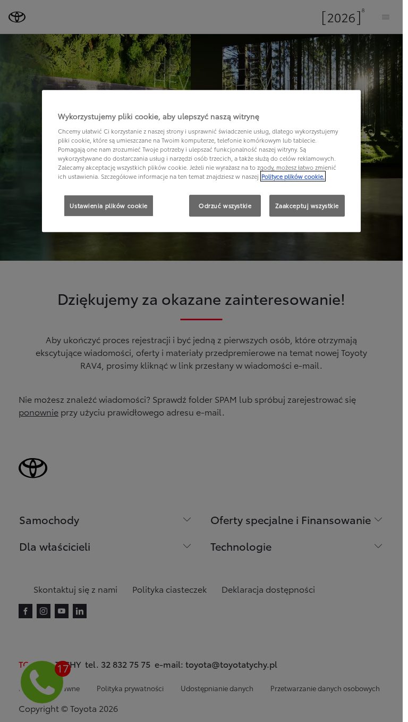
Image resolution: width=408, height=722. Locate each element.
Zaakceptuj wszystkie (307, 205)
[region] (201, 161)
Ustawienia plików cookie (109, 205)
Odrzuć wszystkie (225, 205)
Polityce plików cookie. (293, 176)
